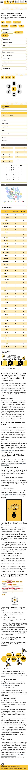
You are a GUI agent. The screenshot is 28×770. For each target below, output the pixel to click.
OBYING (6, 338)
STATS (21, 25)
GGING (6, 276)
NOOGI (6, 332)
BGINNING (6, 223)
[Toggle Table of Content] (17, 369)
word (6, 211)
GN (6, 297)
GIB (6, 305)
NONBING (6, 326)
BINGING (6, 246)
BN (6, 214)
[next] (10, 77)
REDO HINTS (18, 32)
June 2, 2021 (10, 115)
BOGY (6, 249)
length (15, 211)
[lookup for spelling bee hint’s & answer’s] (3, 22)
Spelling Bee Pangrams (7, 450)
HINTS (9, 22)
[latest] (14, 77)
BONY (6, 273)
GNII (6, 302)
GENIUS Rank (5, 685)
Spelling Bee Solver (6, 390)
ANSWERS (17, 22)
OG (6, 344)
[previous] (6, 77)
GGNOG (6, 279)
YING (6, 291)
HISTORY (4, 25)
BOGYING (6, 252)
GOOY (6, 311)
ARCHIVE (13, 25)
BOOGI (6, 258)
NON (6, 320)
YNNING (6, 347)
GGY (6, 282)
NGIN (6, 288)
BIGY (6, 238)
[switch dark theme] (2, 764)
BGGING (6, 217)
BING (6, 232)
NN (6, 317)
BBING (6, 267)
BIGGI (6, 241)
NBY (6, 285)
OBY (6, 335)
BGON (6, 226)
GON (6, 308)
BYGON (6, 264)
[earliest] (3, 77)
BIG (6, 229)
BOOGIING (6, 261)
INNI (6, 314)
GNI (6, 299)
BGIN (6, 220)
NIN (6, 323)
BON (6, 255)
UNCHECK (5, 35)
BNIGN (6, 235)
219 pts (6, 123)
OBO (6, 341)
